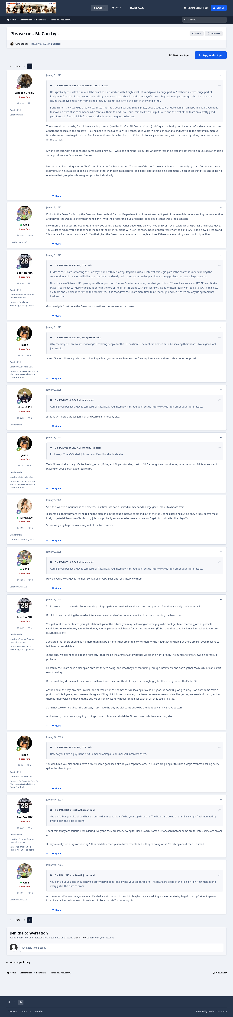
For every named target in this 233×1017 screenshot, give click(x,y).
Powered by (211, 1011)
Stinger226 (26, 517)
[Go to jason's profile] (24, 333)
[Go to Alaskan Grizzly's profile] (24, 81)
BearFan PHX (24, 272)
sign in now (80, 937)
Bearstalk (56, 43)
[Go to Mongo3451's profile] (24, 395)
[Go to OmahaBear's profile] (12, 44)
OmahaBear (21, 43)
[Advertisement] (116, 986)
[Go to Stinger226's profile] (24, 505)
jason (24, 345)
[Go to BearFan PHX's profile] (24, 261)
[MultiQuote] (47, 195)
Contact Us (26, 1011)
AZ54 (26, 225)
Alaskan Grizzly (24, 93)
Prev (18, 66)
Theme (11, 1011)
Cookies (39, 1011)
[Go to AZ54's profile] (24, 213)
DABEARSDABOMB (92, 85)
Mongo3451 (88, 337)
